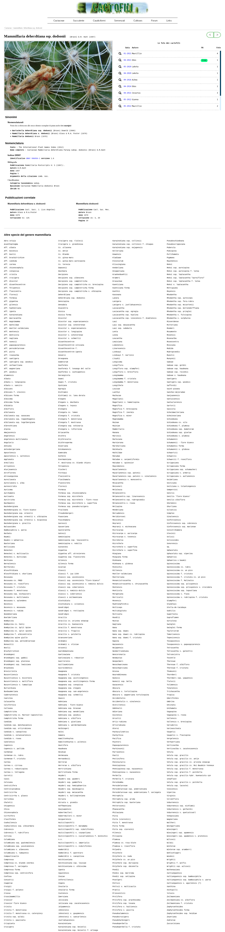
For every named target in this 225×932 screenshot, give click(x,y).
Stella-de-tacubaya (176, 607)
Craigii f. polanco (13, 890)
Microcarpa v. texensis (124, 537)
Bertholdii (9, 567)
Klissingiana (118, 264)
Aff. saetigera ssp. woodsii (18, 362)
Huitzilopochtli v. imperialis (73, 843)
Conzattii (9, 880)
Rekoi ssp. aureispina (178, 268)
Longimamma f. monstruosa (125, 382)
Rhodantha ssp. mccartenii (180, 305)
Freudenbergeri (65, 513)
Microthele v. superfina (124, 547)
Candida (7, 722)
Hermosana (63, 755)
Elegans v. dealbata (68, 402)
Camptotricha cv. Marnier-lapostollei (23, 715)
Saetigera (171, 379)
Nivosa (115, 671)
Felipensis (63, 466)
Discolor (62, 318)
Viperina (171, 792)
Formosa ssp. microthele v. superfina (77, 503)
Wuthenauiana (173, 870)
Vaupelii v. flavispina (178, 735)
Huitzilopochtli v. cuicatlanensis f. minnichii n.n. (83, 838)
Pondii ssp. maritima (123, 873)
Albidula (8, 406)
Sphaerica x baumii (176, 560)
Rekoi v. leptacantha (177, 285)
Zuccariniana (173, 924)
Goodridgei (63, 607)
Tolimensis (172, 685)
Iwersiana (63, 897)
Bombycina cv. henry (14, 624)
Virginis (171, 796)
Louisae (116, 389)
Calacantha (9, 702)
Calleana (8, 708)
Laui (114, 322)
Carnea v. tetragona (14, 772)
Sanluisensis (173, 399)
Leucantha (117, 338)
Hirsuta (62, 799)
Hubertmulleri (65, 813)
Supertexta (172, 614)
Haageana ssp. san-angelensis (73, 691)
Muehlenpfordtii (120, 604)
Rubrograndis (173, 352)
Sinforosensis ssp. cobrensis (182, 523)
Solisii (170, 537)
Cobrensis (9, 829)
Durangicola (64, 375)
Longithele (117, 385)
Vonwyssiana (173, 816)
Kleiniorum (117, 261)
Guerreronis (64, 661)
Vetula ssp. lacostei (177, 786)
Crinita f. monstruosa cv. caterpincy (23, 913)
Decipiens (63, 274)
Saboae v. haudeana (176, 375)
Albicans (8, 389)
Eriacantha (63, 433)
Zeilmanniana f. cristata (180, 903)
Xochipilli (172, 890)
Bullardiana (10, 688)
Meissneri (117, 486)
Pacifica (116, 739)
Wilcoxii (171, 839)
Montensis (117, 587)
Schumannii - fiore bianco (180, 443)
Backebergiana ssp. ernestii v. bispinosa (25, 520)
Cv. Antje (63, 251)
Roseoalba (171, 338)
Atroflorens (10, 473)
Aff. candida (10, 261)
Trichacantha (173, 691)
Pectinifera (118, 759)
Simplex (170, 513)
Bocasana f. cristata (14, 587)
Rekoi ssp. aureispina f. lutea (183, 271)
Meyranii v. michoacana (124, 527)
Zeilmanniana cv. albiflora (181, 900)
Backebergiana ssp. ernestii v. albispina (25, 517)
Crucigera (9, 927)
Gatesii (62, 533)
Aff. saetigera (11, 359)
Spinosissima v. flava (178, 594)
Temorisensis (173, 634)
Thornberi (171, 675)
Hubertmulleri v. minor (70, 816)
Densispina (63, 301)
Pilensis (116, 833)
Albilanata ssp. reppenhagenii (19, 419)
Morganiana (117, 594)
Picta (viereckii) (121, 819)
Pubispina (171, 251)
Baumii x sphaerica (13, 540)
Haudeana (62, 749)
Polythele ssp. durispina (125, 863)
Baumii (7, 537)
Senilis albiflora (176, 500)
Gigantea (62, 550)
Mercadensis (118, 513)
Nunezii (116, 678)
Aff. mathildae (11, 325)
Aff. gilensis (11, 305)
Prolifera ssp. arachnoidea (126, 900)
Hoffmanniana (64, 806)
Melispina (117, 507)
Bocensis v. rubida (13, 611)
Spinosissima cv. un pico (180, 570)
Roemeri (170, 328)
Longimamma (117, 375)
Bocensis (8, 604)
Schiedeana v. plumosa (178, 436)
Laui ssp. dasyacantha (123, 325)
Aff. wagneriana (12, 369)
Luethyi (116, 392)
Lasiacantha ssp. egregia (125, 311)
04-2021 (127, 60)
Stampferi (171, 601)
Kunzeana (116, 295)
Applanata (9, 459)
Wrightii (171, 860)
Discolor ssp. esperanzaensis (73, 322)
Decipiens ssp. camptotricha (72, 281)
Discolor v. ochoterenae (70, 335)
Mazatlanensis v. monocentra (126, 480)
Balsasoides (10, 527)
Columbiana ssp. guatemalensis (19, 843)
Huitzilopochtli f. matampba (72, 826)
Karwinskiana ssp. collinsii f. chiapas (132, 244)
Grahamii (62, 641)
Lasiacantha (118, 308)
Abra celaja (10, 241)
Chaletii (8, 802)
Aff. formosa (10, 298)
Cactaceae (58, 20)
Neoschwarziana (120, 668)
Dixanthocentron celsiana (71, 345)
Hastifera (63, 745)
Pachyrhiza (117, 735)
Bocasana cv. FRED (13, 581)
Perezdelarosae (120, 786)
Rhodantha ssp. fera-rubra (180, 301)
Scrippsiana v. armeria (178, 473)
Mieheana (116, 560)
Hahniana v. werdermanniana (72, 725)
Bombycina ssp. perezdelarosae (19, 641)
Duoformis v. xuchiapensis (71, 372)
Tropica (170, 695)
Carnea (7, 762)
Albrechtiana (10, 426)
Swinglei (171, 624)
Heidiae (62, 752)
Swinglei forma (174, 628)
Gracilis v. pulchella (69, 634)
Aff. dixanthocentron (14, 285)
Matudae (116, 456)
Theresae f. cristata (177, 668)
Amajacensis (10, 433)
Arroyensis (9, 466)
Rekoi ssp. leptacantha (178, 274)
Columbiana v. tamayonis (16, 853)
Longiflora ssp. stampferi (125, 369)
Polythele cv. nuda (122, 856)
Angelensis (9, 436)
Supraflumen (173, 617)
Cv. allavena (64, 248)
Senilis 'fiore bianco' (178, 496)
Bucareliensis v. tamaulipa (18, 685)
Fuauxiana (63, 517)
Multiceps (117, 607)
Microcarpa (117, 530)
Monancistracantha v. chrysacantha (130, 584)
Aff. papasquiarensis (14, 345)
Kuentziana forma (121, 288)
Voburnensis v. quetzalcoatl (181, 813)
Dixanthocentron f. (68, 348)
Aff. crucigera (11, 278)
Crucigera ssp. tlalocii (70, 241)
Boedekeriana (10, 614)
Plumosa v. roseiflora (123, 846)
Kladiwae (116, 258)
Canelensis (9, 742)
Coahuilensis (10, 823)
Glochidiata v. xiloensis (71, 604)
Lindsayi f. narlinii (123, 355)
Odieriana (117, 712)
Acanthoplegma (11, 244)
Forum (154, 20)
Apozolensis (10, 453)
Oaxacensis (117, 685)
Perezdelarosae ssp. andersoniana (129, 789)
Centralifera (10, 786)
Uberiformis (173, 698)
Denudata (62, 305)
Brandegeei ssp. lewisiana (17, 665)
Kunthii (116, 291)
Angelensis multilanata (16, 439)
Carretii (8, 776)
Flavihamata (64, 480)
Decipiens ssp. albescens (71, 278)
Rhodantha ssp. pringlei (179, 311)
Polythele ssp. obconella (125, 866)
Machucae (116, 396)
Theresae (171, 661)
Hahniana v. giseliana (69, 722)
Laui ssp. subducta (122, 328)
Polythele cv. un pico (123, 860)
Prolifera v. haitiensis (124, 907)
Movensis (116, 601)
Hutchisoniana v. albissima (72, 866)
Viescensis (172, 789)
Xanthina (171, 887)
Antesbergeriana (12, 449)
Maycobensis (118, 466)
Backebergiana (11, 507)
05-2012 (127, 99)
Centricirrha (10, 792)
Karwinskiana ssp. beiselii (72, 927)
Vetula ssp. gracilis (177, 755)
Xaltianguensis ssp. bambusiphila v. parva (189, 880)
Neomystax (117, 658)
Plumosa (116, 839)
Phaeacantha (118, 809)
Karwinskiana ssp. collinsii (126, 241)
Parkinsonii (118, 749)
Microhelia (117, 540)
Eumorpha (62, 453)
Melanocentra (118, 493)
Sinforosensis (174, 520)
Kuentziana (117, 285)
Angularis (9, 443)
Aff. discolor (11, 281)
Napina (115, 641)
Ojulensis (117, 715)
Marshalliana (118, 446)
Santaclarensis (174, 402)
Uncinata (171, 705)
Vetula (170, 752)
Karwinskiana (64, 924)
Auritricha (9, 500)
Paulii (115, 755)
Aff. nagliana (11, 338)
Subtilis (171, 611)
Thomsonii (171, 671)
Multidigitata (119, 611)
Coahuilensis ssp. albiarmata (19, 826)
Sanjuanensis (173, 396)
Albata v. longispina (14, 382)
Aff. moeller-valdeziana (16, 328)
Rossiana (171, 345)
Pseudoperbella (120, 924)
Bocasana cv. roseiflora (16, 584)
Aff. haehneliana (12, 308)
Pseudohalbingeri (121, 920)
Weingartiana (173, 826)
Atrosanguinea (11, 476)
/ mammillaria (17, 28)
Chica (6, 809)
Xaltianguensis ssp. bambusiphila (184, 876)
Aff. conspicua (11, 271)
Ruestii (170, 355)
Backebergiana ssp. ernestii (18, 513)
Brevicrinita (10, 671)
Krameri (116, 278)
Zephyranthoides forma (178, 910)
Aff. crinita (10, 274)
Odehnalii (117, 708)
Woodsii (170, 856)
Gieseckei (63, 547)
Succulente (78, 20)
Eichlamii (63, 392)
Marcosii (116, 436)
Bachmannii (9, 503)
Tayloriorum (173, 631)
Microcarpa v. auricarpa (124, 533)
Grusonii (62, 648)
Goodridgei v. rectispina (71, 611)
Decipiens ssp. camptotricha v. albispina (79, 291)
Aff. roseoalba (11, 355)
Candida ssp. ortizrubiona (17, 728)
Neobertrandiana (120, 651)
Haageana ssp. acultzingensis (73, 678)
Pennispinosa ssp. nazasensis (127, 769)
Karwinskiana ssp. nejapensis (127, 248)
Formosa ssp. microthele (70, 496)
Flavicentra (64, 476)
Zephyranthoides (175, 907)
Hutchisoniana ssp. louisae (72, 863)
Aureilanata (10, 480)
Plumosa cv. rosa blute (124, 843)
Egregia (62, 389)
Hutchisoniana (65, 860)
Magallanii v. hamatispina (125, 402)
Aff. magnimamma (12, 322)
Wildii (170, 843)
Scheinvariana (174, 416)
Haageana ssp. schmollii (70, 695)
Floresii (62, 486)
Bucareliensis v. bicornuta (18, 678)
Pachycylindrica (120, 732)
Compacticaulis (11, 856)
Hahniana (62, 702)
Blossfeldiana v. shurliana (18, 574)
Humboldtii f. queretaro (70, 853)
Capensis (8, 745)
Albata (7, 379)
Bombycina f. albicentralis (18, 634)
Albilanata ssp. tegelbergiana (19, 422)
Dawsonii (62, 268)
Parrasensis (118, 752)
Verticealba (173, 745)
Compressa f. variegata (16, 866)
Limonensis (117, 345)
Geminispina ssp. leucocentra (73, 540)
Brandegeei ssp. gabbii (16, 658)
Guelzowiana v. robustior (71, 658)
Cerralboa (9, 799)
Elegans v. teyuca (67, 406)
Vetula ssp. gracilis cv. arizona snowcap (188, 762)
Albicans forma (11, 396)
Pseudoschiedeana (175, 241)
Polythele (117, 853)
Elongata (62, 409)
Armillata (9, 463)
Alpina (7, 429)
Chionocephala (11, 813)
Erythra (62, 436)
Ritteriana (172, 325)
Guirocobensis (65, 668)
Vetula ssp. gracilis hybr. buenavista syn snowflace (189, 777)
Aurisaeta (9, 496)
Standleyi (171, 604)
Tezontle (171, 658)
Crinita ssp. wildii (14, 917)
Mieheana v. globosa (122, 564)
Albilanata (9, 412)
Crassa (7, 893)
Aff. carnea (10, 264)
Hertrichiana (64, 769)
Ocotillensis (118, 705)
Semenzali (119, 20)
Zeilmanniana (173, 897)
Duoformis (63, 365)
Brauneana (9, 668)
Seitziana (171, 483)
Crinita (7, 907)
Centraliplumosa (12, 789)
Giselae (62, 567)
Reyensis (171, 291)
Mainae (115, 422)
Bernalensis (10, 564)
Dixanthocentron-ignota (70, 352)
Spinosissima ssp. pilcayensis (182, 584)
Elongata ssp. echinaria (70, 426)
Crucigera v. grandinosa (70, 244)
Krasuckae (117, 281)
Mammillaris (118, 429)
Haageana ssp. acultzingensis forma (76, 681)
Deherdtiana (64, 295)
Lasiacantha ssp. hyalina (125, 315)
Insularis (63, 887)
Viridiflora (173, 799)
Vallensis (171, 718)
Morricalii (117, 597)
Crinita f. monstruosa (15, 910)
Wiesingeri (172, 829)
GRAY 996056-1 (33, 158)
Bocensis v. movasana (14, 607)
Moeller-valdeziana (122, 574)
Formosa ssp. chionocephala (72, 493)
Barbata (7, 533)
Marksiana (117, 439)
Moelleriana (118, 577)
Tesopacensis (173, 641)
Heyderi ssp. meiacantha (70, 792)
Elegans (62, 399)
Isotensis (63, 893)
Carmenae (8, 752)
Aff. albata (10, 248)
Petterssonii (118, 806)
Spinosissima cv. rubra (178, 567)
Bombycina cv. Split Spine (17, 628)
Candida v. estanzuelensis (17, 735)
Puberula (171, 248)
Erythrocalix (64, 439)
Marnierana (117, 443)
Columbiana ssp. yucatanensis (19, 846)
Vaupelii (171, 732)
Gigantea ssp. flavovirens (71, 557)
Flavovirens (64, 483)
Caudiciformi (99, 20)
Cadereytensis (11, 695)
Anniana (7, 446)
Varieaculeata (174, 728)
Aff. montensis (11, 332)
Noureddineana (119, 675)
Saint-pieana (173, 389)
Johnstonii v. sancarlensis (72, 917)
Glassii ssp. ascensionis (71, 577)
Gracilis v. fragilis (69, 631)
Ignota (61, 870)
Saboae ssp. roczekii (177, 372)
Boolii (7, 648)
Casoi (6, 779)
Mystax (115, 621)
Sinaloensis (173, 517)
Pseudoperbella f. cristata (126, 927)
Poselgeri (117, 880)
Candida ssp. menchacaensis (18, 725)
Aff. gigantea (11, 301)
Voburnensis (173, 802)
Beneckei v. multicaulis (16, 554)
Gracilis (62, 617)
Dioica (61, 311)
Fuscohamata (64, 520)
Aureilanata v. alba (14, 483)
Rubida (170, 348)
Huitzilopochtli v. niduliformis (75, 846)
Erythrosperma (65, 443)
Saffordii (171, 385)
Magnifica (117, 406)
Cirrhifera (9, 816)
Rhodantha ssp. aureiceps (180, 298)
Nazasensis (117, 644)
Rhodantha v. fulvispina (179, 315)
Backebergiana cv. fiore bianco (20, 510)
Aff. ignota (10, 311)
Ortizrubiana (118, 725)
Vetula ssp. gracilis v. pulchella (184, 782)
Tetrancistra (173, 654)
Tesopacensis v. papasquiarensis (183, 644)
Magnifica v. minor (122, 416)
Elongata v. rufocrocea (70, 429)
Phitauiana (117, 813)
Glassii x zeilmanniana (70, 597)
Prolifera (117, 897)
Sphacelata (172, 550)
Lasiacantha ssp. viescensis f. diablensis (134, 318)
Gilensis (62, 560)
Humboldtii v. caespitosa (71, 856)
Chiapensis (9, 806)
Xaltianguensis (174, 873)
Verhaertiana (173, 742)
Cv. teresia (64, 264)
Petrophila (117, 796)
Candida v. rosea (12, 739)
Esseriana (63, 446)
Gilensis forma (65, 564)
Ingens (61, 883)
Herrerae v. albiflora (69, 765)
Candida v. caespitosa (15, 732)
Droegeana (63, 359)
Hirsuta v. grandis (68, 802)
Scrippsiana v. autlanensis (181, 476)
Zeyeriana (171, 917)
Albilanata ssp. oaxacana (17, 416)
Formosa (62, 490)
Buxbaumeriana (11, 691)
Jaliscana (63, 900)
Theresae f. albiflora (178, 665)
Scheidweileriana (175, 412)
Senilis (170, 493)
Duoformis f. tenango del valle (74, 369)
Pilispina (117, 836)
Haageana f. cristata (69, 675)
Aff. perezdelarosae (14, 348)
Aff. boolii (10, 254)
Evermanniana (64, 459)
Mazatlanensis (119, 470)
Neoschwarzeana (120, 665)
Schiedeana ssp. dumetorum (180, 429)
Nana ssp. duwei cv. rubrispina (128, 634)
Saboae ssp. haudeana (177, 369)
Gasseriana (63, 527)
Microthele (117, 544)
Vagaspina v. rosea (176, 715)
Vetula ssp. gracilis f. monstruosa (185, 769)
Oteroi (115, 728)
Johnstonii (63, 910)
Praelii (116, 890)
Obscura (116, 688)
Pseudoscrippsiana (176, 244)
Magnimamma (117, 419)
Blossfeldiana (11, 570)
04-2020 (127, 73)
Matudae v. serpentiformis (125, 459)
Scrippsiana (173, 463)
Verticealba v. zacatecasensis (182, 749)
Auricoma (8, 490)
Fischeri (62, 470)
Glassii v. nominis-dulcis (71, 591)
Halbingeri (63, 728)
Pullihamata (173, 254)
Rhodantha (171, 295)
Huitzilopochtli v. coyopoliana (74, 833)
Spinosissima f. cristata (180, 574)
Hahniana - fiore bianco (70, 705)
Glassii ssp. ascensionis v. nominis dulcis (80, 584)
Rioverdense (173, 322)
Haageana (62, 671)
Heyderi (62, 776)
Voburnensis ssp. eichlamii (181, 806)
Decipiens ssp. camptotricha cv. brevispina (80, 285)
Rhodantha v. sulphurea (178, 318)
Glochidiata (64, 601)
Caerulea (8, 698)
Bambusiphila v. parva (15, 530)
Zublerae (171, 920)
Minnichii (117, 567)
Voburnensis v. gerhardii (180, 809)
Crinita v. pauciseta (14, 920)
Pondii (115, 870)
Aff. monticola (11, 335)
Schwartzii (172, 453)
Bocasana (8, 577)
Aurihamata (9, 493)
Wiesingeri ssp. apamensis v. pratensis (187, 836)
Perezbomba (117, 782)
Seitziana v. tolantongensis (181, 486)
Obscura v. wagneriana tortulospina (130, 695)
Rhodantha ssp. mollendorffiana (183, 308)
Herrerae (62, 762)
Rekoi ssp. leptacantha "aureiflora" (185, 278)
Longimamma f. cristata (124, 379)
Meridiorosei (118, 517)
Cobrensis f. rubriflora (16, 833)
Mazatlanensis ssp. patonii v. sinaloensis (134, 476)
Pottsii (116, 883)
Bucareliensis (11, 675)
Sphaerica (171, 557)
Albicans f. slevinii (14, 392)
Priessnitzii (118, 893)
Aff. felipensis (12, 288)
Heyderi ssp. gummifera (70, 782)
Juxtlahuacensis (66, 920)
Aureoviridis (10, 486)
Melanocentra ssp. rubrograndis (128, 500)
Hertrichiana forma (68, 772)
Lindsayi (116, 352)
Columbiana (9, 839)
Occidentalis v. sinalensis (126, 702)
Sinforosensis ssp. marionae (181, 527)
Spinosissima (173, 564)
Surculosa (171, 621)
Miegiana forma (120, 557)
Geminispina (64, 537)
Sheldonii (171, 503)
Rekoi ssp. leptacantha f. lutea (183, 281)
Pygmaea (170, 258)
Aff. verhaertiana (13, 365)
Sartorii (171, 406)
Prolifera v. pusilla (123, 910)
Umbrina (170, 702)
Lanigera (116, 301)
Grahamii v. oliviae (68, 644)
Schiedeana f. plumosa (178, 426)
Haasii (61, 698)
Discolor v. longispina (70, 332)
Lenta (115, 332)
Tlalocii (171, 681)
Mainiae (116, 426)
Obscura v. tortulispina (124, 691)
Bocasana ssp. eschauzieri (17, 594)
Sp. (168, 547)
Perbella (116, 776)
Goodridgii (63, 614)
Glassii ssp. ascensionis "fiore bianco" (79, 581)
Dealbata (62, 271)
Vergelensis (173, 739)
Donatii (62, 355)
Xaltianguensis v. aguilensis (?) (184, 883)
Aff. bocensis (11, 251)
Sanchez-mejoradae (176, 392)
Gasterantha (64, 530)
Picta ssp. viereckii (123, 829)
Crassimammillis (12, 897)
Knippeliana (118, 271)
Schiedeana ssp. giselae (179, 433)
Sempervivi (172, 490)
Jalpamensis (64, 907)
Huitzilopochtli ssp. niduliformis (76, 829)
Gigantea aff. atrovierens (71, 554)
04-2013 (127, 93)
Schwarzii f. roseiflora (179, 459)
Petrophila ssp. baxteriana (126, 802)
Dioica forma (64, 315)
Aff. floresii (11, 295)
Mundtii (116, 617)
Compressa (9, 860)
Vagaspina (171, 712)
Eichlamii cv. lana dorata (71, 396)
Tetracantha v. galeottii (180, 651)
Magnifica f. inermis (123, 412)
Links (169, 20)
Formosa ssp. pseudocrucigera (73, 507)
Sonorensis (172, 544)
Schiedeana (172, 419)
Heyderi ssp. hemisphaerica (72, 786)
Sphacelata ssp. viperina (180, 554)
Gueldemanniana (65, 651)
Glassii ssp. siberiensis (71, 587)
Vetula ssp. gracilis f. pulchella (184, 772)
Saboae (170, 362)
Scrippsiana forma (176, 466)
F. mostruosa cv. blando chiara (74, 463)
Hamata (61, 735)
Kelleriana (117, 251)
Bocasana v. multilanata (16, 597)
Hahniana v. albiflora (69, 718)
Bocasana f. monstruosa (16, 591)
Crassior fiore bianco (15, 903)
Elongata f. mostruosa (69, 422)
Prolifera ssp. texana (123, 903)
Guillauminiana (65, 665)
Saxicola (171, 409)
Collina (7, 836)
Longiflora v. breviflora (125, 372)
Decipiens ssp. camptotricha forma (76, 288)
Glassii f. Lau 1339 (68, 574)
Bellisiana (9, 547)
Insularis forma (66, 890)
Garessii (62, 523)
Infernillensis (65, 880)
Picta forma (118, 826)
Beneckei (8, 550)
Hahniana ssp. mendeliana (71, 712)
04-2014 (127, 86)
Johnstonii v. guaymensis (71, 913)
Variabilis (172, 725)
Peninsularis (118, 762)
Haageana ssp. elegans (69, 688)
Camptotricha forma (13, 718)
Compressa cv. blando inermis (19, 863)
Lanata (115, 298)
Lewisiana (117, 342)
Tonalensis (172, 688)
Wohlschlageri (174, 853)
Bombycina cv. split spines (18, 631)
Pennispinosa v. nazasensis (126, 772)
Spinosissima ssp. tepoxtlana (182, 591)
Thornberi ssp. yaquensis (180, 678)
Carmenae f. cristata (14, 759)
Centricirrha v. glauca (16, 796)
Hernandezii (64, 759)
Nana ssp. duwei (120, 631)
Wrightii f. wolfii (176, 863)
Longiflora (117, 365)
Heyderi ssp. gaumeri (69, 779)
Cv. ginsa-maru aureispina (71, 261)
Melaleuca (117, 490)
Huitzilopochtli (66, 823)
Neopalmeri (117, 661)
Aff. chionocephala (13, 268)
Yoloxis (170, 893)
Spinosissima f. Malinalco (180, 581)
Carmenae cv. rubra (13, 755)
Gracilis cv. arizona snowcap (73, 621)
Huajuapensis (64, 809)
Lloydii (116, 359)
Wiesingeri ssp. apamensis (180, 833)
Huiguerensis (64, 819)
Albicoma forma (11, 402)
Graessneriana (65, 638)
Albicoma (8, 399)
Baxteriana (9, 544)
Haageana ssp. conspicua (70, 685)
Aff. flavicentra (12, 291)
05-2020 (127, 67)
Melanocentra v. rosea (123, 503)
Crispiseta (9, 924)
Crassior (8, 900)
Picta (115, 816)
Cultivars (137, 20)
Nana (114, 628)
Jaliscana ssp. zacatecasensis (73, 903)
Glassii (62, 570)
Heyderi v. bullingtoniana (71, 796)
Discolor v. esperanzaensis (72, 328)
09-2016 (127, 80)
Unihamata (171, 708)
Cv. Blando (63, 254)
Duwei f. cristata (67, 382)
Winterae (171, 846)
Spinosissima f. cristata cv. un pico (186, 577)
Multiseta (117, 614)
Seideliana (172, 480)
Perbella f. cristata (123, 779)
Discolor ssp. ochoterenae (71, 325)
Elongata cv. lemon (68, 412)
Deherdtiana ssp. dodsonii (71, 298)
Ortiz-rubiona (119, 722)
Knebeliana (117, 268)
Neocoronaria (118, 654)
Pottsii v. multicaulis (124, 887)
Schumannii (172, 439)
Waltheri (171, 823)
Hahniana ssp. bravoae (69, 708)
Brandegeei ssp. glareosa (17, 661)
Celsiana (8, 782)
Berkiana (8, 560)
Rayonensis (172, 261)
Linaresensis (118, 348)
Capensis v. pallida (14, 749)
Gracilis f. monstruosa (70, 628)
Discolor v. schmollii (69, 338)
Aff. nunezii (10, 342)
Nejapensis (117, 648)
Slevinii (171, 533)
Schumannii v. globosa (178, 449)
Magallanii (117, 399)
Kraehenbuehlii (120, 274)
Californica (10, 705)
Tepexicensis (173, 638)
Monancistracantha (121, 581)
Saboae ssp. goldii (176, 365)
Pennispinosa (118, 765)
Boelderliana (10, 617)
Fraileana (63, 510)
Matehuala (117, 449)
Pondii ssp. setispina (123, 876)
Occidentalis (118, 698)
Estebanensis (64, 449)
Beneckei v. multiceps (15, 557)
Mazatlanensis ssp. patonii (126, 473)
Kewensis (116, 254)
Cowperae (8, 883)
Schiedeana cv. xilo (177, 422)
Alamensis (9, 375)
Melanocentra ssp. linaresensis (128, 496)
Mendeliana (117, 510)
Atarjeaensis (10, 470)
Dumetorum (63, 362)
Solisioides (173, 540)
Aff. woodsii (10, 372)
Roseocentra (173, 342)
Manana (115, 433)
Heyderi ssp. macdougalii (71, 789)
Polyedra (116, 850)
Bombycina (9, 621)
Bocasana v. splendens (15, 601)
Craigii (7, 887)
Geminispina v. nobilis (70, 544)
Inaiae (61, 876)
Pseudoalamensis (120, 913)
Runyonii (171, 359)
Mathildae (117, 453)
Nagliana (116, 624)
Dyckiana (62, 385)
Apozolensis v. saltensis (17, 456)
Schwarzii (171, 456)
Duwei (61, 379)
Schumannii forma (175, 446)
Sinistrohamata (174, 530)
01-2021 (127, 53)
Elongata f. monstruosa (70, 419)
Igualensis (63, 873)
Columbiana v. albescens (16, 850)
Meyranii (116, 523)
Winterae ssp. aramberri (179, 850)
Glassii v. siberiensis (70, 594)
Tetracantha (173, 648)
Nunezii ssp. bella (122, 681)
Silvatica (171, 510)
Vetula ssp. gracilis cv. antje (183, 759)
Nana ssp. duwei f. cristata (126, 638)
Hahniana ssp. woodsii (69, 715)
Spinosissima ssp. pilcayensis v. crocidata (189, 587)
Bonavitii (9, 644)
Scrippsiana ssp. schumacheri (182, 470)
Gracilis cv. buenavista (70, 624)
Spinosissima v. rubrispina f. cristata (187, 597)
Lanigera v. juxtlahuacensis (126, 305)
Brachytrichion (11, 651)
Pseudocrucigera (120, 917)
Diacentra (63, 308)
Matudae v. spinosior (123, 463)
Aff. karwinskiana (13, 315)
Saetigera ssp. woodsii (178, 382)
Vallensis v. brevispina (179, 722)
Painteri (116, 742)
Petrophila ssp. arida (123, 799)
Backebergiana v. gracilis (17, 523)
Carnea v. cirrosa (13, 765)
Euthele (62, 456)
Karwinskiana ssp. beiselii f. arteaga (78, 930)
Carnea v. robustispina (16, 769)
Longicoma (117, 362)
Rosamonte (171, 332)
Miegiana (116, 554)
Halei (61, 732)
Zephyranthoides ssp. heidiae (182, 913)
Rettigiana (172, 288)
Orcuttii (116, 718)
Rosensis (171, 335)
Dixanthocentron (66, 342)
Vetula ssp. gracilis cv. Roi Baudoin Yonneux (190, 765)
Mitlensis (117, 570)
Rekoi (169, 264)
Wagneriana (172, 819)
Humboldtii (63, 850)
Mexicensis (117, 520)
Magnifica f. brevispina (124, 409)
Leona (115, 335)
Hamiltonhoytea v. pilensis (72, 742)
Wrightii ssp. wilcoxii (178, 866)
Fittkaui (62, 473)
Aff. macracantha (12, 318)
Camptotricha (10, 712)
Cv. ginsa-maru (65, 258)
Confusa (7, 876)
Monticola (117, 591)
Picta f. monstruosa (122, 823)
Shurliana (171, 507)
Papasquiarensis (120, 745)
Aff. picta (9, 352)
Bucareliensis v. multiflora (18, 681)
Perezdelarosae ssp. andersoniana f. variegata (136, 792)
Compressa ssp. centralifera (18, 873)
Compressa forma (12, 870)
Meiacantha (117, 483)
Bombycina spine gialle (16, 638)
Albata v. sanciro (13, 385)
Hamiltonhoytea (65, 739)
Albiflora (9, 409)
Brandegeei (9, 654)
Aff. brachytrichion (14, 258)
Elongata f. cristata (69, 416)
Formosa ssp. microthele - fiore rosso (78, 500)
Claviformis (10, 819)
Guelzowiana (64, 654)
